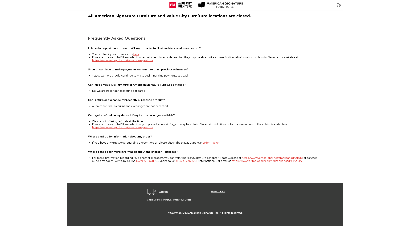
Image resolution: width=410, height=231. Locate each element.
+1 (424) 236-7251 (186, 161)
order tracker (211, 142)
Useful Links (218, 191)
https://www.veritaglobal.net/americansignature (122, 60)
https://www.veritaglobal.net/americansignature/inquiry (267, 161)
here (136, 54)
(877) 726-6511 (145, 161)
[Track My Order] (339, 6)
